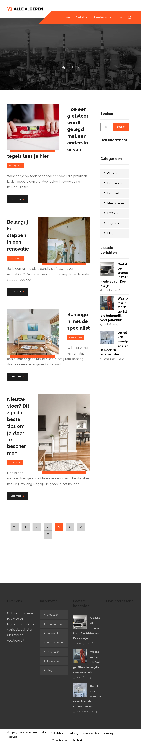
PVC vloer (113, 213)
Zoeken (121, 126)
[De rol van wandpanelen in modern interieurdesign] (107, 337)
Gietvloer (113, 173)
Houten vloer (115, 183)
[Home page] (63, 67)
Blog (110, 233)
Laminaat (113, 193)
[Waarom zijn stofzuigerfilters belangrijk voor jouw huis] (107, 303)
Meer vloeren (115, 203)
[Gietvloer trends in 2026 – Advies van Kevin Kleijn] (107, 269)
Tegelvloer (114, 223)
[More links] (120, 17)
